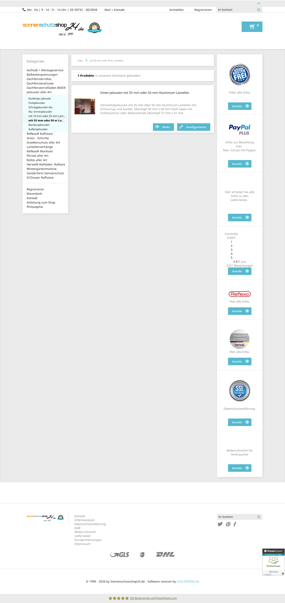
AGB (77, 528)
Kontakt (32, 198)
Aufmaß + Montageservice (45, 70)
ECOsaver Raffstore (40, 177)
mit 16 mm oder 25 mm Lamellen (47, 116)
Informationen (84, 520)
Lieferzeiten (82, 536)
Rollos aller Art (37, 160)
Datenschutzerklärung (90, 524)
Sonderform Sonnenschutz (45, 173)
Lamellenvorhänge (40, 147)
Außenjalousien (38, 129)
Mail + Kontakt (115, 10)
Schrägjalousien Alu (40, 107)
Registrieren (203, 10)
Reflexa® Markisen (40, 151)
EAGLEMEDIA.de (188, 581)
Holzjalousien (36, 103)
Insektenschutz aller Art (43, 142)
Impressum (82, 544)
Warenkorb (34, 194)
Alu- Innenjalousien (40, 111)
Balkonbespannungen (42, 74)
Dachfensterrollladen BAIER (46, 88)
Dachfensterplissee (40, 83)
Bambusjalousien (39, 125)
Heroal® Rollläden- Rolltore (46, 164)
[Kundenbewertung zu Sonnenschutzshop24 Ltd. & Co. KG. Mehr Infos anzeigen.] (273, 562)
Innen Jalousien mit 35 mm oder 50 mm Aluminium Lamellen (144, 92)
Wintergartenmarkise (42, 169)
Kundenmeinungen (88, 540)
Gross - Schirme (38, 138)
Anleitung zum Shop (41, 202)
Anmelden (176, 10)
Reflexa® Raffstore (40, 134)
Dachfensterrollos (39, 79)
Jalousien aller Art (39, 92)
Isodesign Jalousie (39, 98)
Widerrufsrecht (85, 532)
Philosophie (35, 207)
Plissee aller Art (37, 156)
